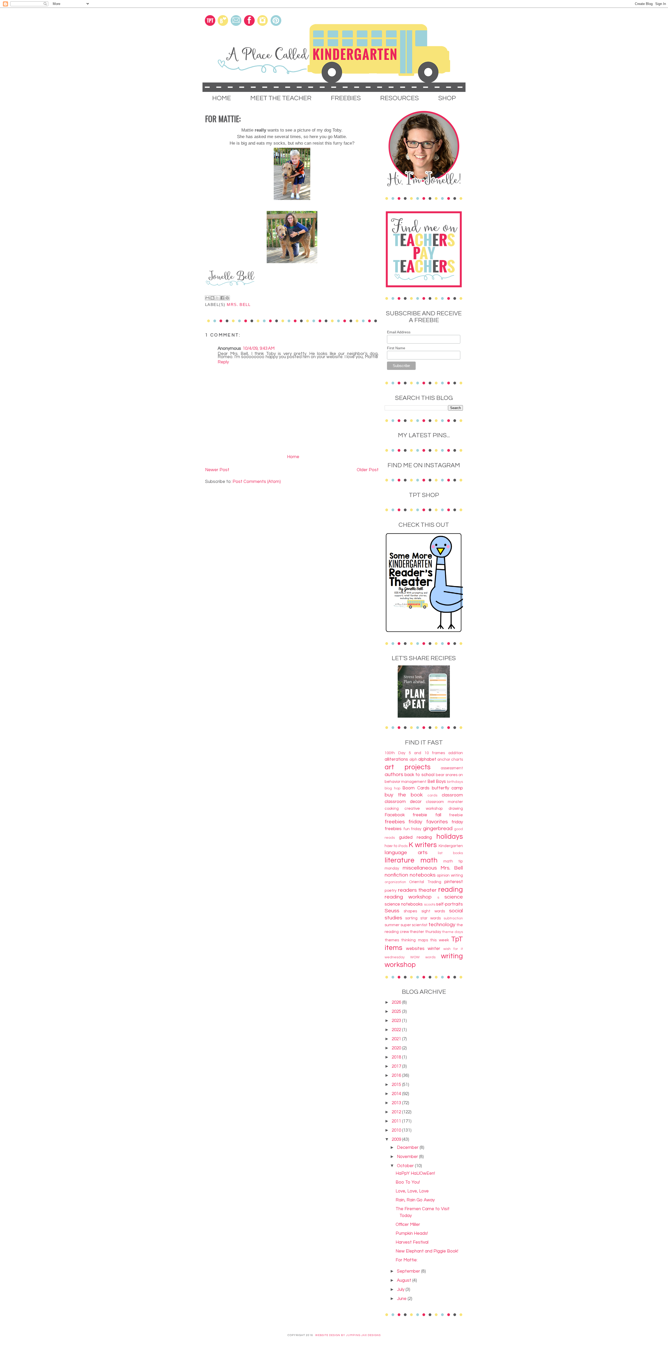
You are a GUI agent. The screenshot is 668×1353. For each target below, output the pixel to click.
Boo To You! (408, 1182)
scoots (429, 904)
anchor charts (450, 759)
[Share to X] (217, 297)
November (408, 1156)
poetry (391, 890)
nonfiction (396, 875)
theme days (452, 932)
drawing (456, 808)
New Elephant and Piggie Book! (427, 1251)
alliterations (396, 759)
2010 (397, 1130)
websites (415, 948)
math (429, 860)
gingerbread (437, 828)
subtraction (453, 918)
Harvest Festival (412, 1242)
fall (438, 815)
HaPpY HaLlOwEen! (415, 1173)
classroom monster (444, 802)
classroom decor (403, 801)
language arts (406, 852)
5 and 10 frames (427, 753)
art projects (408, 767)
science (453, 897)
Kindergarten (451, 846)
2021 (397, 1039)
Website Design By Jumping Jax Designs (348, 1335)
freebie (456, 815)
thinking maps (414, 940)
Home (293, 456)
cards (432, 795)
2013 (397, 1103)
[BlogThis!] (212, 297)
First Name (396, 348)
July (401, 1289)
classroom (452, 795)
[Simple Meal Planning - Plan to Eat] (424, 716)
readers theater (417, 890)
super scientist (414, 925)
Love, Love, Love (412, 1191)
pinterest (453, 881)
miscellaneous (420, 868)
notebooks (423, 875)
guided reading (415, 837)
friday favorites (428, 821)
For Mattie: (407, 1260)
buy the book (404, 794)
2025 (397, 1011)
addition (455, 753)
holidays (449, 836)
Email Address (398, 332)
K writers (423, 845)
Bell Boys (436, 781)
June (402, 1298)
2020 (397, 1048)
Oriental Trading (425, 882)
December (408, 1147)
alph (413, 759)
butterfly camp (447, 788)
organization (395, 882)
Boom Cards (415, 788)
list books (450, 853)
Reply (223, 362)
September (409, 1271)
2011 (397, 1121)
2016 (397, 1075)
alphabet (427, 759)
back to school (419, 774)
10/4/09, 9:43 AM (259, 348)
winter (434, 948)
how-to (391, 846)
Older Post (368, 470)
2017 (397, 1066)
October (406, 1165)
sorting (411, 918)
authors (394, 774)
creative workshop (423, 808)
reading (450, 889)
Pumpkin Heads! (412, 1233)
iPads (403, 846)
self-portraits (449, 904)
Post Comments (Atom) (256, 481)
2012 (397, 1112)
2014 (397, 1093)
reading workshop (408, 897)
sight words (433, 911)
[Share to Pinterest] (227, 297)
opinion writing (450, 875)
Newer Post (217, 470)
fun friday (412, 829)
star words (430, 918)
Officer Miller (408, 1224)
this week (439, 940)
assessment (452, 768)
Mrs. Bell (238, 305)
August (404, 1280)
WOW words (422, 957)
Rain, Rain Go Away (415, 1200)
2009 (397, 1139)
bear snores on (449, 775)
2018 (397, 1057)
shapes (410, 911)
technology (441, 924)
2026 (397, 1002)
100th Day (395, 753)
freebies (395, 821)
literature (399, 860)
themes (392, 940)
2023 (397, 1020)
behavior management (405, 781)
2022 (397, 1029)
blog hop (392, 788)
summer (392, 925)
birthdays (455, 782)
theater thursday (425, 932)
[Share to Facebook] (222, 297)
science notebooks (404, 904)
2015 (397, 1084)
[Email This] (207, 297)
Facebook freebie (406, 815)
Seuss (392, 910)
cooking (392, 808)
